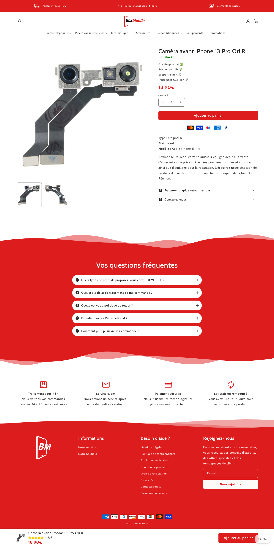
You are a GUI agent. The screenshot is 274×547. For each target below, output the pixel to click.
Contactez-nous (151, 486)
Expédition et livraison (155, 460)
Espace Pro (148, 480)
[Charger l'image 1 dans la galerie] (29, 194)
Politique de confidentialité (158, 453)
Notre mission (87, 447)
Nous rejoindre (230, 484)
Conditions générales (154, 467)
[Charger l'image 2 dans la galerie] (55, 194)
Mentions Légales (152, 447)
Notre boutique (87, 453)
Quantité (163, 95)
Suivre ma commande (154, 493)
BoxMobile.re (141, 523)
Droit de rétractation (154, 473)
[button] (20, 21)
